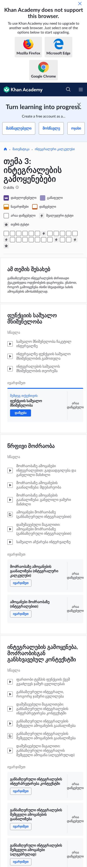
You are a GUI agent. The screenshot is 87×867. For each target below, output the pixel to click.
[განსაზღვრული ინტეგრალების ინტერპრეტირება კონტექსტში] (25, 233)
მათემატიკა (20, 149)
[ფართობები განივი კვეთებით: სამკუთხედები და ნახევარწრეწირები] (25, 239)
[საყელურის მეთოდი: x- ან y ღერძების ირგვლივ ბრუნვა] (43, 239)
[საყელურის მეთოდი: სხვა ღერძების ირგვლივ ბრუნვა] (50, 239)
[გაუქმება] (79, 3)
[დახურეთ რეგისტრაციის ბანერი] (79, 104)
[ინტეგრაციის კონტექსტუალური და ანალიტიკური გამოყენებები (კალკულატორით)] (68, 239)
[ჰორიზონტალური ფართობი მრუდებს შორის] (68, 233)
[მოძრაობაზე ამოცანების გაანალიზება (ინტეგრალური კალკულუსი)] (12, 233)
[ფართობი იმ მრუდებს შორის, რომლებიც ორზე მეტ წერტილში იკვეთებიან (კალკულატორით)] (75, 233)
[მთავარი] (5, 149)
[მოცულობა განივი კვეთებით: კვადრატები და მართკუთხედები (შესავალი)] (12, 239)
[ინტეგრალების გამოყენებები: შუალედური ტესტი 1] (43, 233)
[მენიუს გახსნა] (80, 89)
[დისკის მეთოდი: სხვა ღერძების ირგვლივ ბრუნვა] (37, 239)
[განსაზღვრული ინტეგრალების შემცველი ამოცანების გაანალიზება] (31, 233)
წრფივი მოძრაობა (31, 446)
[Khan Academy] (21, 89)
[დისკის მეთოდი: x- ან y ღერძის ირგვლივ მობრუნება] (31, 239)
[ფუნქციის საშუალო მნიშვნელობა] (6, 233)
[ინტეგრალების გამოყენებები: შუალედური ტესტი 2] (6, 239)
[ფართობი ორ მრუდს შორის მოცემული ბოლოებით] (56, 233)
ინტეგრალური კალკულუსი (55, 149)
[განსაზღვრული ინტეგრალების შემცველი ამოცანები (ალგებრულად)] (37, 233)
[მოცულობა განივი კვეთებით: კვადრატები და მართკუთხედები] (18, 239)
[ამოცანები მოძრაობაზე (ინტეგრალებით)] (18, 233)
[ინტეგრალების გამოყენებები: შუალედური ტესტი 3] (56, 239)
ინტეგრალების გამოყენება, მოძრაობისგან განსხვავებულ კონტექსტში (42, 653)
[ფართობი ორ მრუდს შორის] (62, 233)
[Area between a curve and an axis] (50, 233)
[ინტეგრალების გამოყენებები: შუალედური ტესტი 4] (75, 239)
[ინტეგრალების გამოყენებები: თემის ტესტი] (6, 246)
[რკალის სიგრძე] (62, 239)
